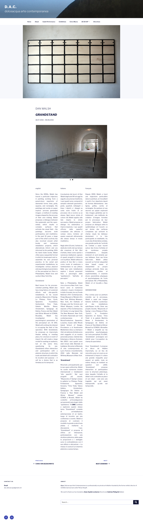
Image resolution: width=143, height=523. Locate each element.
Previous (33, 151)
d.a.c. (11, 7)
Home (29, 22)
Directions (96, 22)
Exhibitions (62, 22)
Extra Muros (74, 22)
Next (110, 151)
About (37, 22)
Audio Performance (49, 22)
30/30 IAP (84, 22)
